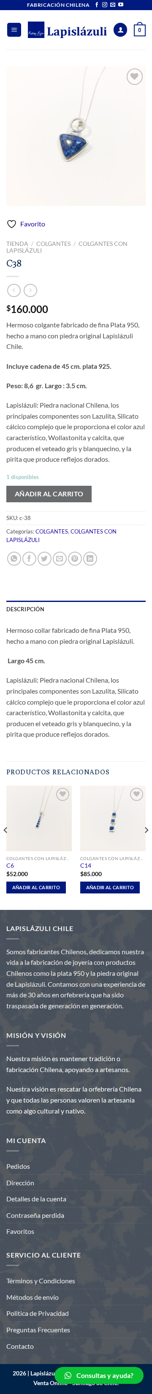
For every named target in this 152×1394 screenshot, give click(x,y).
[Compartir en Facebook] (29, 559)
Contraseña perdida (35, 1215)
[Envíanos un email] (112, 5)
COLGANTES (53, 243)
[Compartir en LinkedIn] (90, 559)
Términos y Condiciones (40, 1281)
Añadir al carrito (49, 494)
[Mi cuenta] (120, 30)
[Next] (146, 847)
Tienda (17, 243)
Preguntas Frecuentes (38, 1330)
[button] (99, 1375)
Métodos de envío (32, 1297)
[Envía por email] (60, 559)
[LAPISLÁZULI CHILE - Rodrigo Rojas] (67, 29)
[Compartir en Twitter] (45, 559)
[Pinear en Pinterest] (75, 559)
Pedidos (18, 1166)
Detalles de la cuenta (36, 1199)
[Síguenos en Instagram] (104, 5)
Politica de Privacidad (37, 1313)
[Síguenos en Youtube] (120, 5)
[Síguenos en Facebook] (96, 5)
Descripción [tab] (25, 609)
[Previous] (6, 847)
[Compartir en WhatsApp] (14, 559)
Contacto (20, 1346)
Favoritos (20, 1231)
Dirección (20, 1183)
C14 (85, 865)
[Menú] (14, 30)
